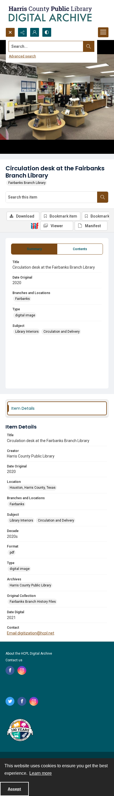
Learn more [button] (40, 773)
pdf (12, 552)
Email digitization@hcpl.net (30, 633)
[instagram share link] (21, 670)
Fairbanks (22, 299)
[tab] (34, 249)
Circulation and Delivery (61, 332)
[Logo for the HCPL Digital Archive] (50, 14)
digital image (25, 315)
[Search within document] (102, 197)
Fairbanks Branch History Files (33, 602)
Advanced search (22, 56)
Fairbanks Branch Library (27, 183)
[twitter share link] (10, 701)
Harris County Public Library (30, 585)
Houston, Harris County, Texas (33, 488)
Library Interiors (27, 332)
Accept (14, 789)
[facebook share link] (10, 670)
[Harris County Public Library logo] (20, 730)
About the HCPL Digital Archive (29, 653)
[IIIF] (34, 225)
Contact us (14, 660)
